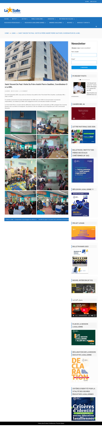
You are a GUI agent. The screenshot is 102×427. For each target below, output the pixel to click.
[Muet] (92, 313)
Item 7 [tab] (86, 79)
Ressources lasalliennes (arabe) (34, 22)
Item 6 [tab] (85, 79)
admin (8, 91)
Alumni (87, 1)
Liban (14, 33)
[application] (84, 308)
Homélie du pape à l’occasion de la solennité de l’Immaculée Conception (57, 219)
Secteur (24, 19)
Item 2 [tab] (80, 79)
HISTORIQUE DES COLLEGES (66, 19)
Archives (69, 22)
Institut (14, 19)
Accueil (6, 19)
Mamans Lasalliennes (55, 22)
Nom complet (74, 51)
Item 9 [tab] (89, 79)
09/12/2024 (15, 91)
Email (73, 59)
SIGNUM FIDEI (51, 19)
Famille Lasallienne (37, 19)
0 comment (24, 91)
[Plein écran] (94, 313)
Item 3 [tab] (81, 79)
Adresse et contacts (83, 22)
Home (7, 33)
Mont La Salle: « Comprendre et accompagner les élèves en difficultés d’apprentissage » (28, 219)
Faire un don (93, 1)
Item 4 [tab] (82, 79)
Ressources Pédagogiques (12, 22)
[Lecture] (73, 313)
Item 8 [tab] (87, 79)
